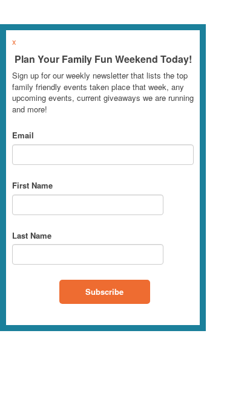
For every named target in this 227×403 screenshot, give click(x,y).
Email (23, 135)
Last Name (31, 235)
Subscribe (104, 291)
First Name (32, 185)
